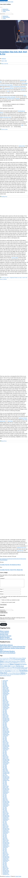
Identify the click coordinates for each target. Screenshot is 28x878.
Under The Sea (20, 550)
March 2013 (5, 853)
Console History (4, 632)
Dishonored (22, 661)
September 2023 (6, 720)
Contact (4, 11)
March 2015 (5, 824)
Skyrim (10, 673)
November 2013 (6, 843)
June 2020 (5, 766)
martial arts (21, 418)
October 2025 (5, 692)
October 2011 (5, 873)
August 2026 (5, 680)
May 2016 (5, 809)
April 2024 (5, 713)
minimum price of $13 (21, 547)
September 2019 (6, 773)
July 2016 (5, 807)
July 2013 (5, 848)
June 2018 (5, 782)
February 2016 (6, 813)
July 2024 (5, 709)
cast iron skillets (14, 257)
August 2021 (5, 749)
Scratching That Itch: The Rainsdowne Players (10, 564)
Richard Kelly (12, 558)
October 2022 (5, 733)
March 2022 (5, 741)
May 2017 (5, 796)
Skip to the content (4, 0)
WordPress (7, 876)
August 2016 (5, 806)
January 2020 (5, 770)
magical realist (22, 145)
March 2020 (5, 769)
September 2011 (6, 874)
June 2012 (5, 863)
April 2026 (5, 685)
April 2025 (5, 699)
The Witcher (22, 674)
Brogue (7, 659)
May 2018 (5, 783)
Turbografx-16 (8, 675)
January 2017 (5, 800)
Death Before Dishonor (6, 645)
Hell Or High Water (6, 664)
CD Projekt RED (16, 659)
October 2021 (5, 747)
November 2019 (6, 772)
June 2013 (5, 849)
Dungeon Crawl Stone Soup (6, 662)
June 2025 (5, 697)
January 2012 (5, 869)
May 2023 (5, 725)
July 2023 (5, 722)
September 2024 (6, 707)
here (8, 91)
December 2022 (6, 731)
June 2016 (5, 808)
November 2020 (6, 760)
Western (25, 418)
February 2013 (6, 854)
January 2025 (5, 702)
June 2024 (5, 711)
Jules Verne (10, 421)
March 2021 (5, 755)
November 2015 (6, 816)
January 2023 (5, 729)
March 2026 (5, 686)
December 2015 (6, 815)
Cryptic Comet (7, 661)
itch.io (23, 83)
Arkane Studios (12, 658)
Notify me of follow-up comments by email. (11, 600)
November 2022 (6, 732)
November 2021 (6, 746)
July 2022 (5, 736)
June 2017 (5, 795)
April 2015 (5, 823)
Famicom (15, 662)
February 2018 (6, 786)
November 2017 (6, 789)
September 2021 (6, 748)
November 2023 (6, 719)
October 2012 (5, 858)
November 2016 (6, 802)
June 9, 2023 (4, 60)
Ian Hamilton (2, 558)
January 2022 (5, 743)
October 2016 (5, 803)
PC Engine (26, 667)
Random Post (5, 9)
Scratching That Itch (5, 635)
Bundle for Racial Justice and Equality (8, 96)
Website (1, 594)
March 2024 (5, 714)
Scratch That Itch (6, 10)
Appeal (1, 658)
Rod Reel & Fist (18, 558)
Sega (8, 673)
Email (1, 591)
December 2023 (6, 718)
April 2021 (5, 754)
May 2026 (5, 684)
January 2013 (5, 855)
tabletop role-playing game (5, 117)
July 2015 (5, 821)
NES (13, 667)
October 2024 (5, 706)
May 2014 (5, 836)
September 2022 (6, 734)
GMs (22, 125)
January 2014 (5, 841)
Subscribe (3, 624)
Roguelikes (8, 670)
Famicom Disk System (22, 662)
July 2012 (5, 862)
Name (1, 589)
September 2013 (6, 846)
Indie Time (7, 666)
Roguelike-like (19, 668)
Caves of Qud (10, 659)
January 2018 (5, 787)
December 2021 (6, 745)
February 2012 (6, 868)
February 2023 (6, 728)
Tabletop (5, 560)
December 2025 (6, 690)
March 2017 (5, 799)
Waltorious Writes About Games (6, 1)
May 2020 (5, 767)
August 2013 (5, 847)
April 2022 (5, 740)
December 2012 (6, 856)
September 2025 (6, 693)
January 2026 (5, 688)
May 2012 (5, 864)
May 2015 (5, 822)
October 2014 (5, 830)
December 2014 (6, 828)
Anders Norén (18, 876)
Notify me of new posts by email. (8, 602)
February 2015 (6, 826)
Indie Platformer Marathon (7, 651)
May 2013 (5, 850)
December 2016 (6, 801)
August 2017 (5, 793)
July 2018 (5, 781)
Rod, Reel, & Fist (10, 98)
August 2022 (5, 735)
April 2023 (5, 726)
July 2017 (5, 794)
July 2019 (5, 774)
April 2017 (5, 797)
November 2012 (6, 857)
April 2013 (5, 851)
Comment (2, 578)
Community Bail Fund (9, 88)
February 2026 (6, 687)
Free (1, 664)
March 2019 (5, 775)
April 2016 (5, 810)
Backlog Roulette (5, 637)
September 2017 (6, 792)
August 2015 (5, 820)
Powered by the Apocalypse (5, 668)
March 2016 (5, 812)
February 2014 (6, 840)
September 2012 (6, 860)
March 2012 (5, 867)
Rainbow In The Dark (6, 639)
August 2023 (5, 721)
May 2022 (5, 739)
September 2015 (6, 819)
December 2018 (6, 776)
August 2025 (5, 694)
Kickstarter (2, 667)
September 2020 (6, 762)
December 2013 (6, 842)
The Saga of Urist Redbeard (7, 652)
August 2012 (5, 861)
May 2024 (5, 712)
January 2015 (5, 827)
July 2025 (5, 695)
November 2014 (6, 829)
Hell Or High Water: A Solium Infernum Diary (13, 646)
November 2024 (6, 705)
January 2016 (5, 814)
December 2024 (6, 704)
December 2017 (6, 788)
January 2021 (5, 758)
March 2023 (5, 727)
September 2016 (6, 804)
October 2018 (5, 779)
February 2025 (6, 701)
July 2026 (5, 681)
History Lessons (4, 631)
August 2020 (5, 763)
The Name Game (7, 674)
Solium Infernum (16, 673)
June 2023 (5, 724)
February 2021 (6, 756)
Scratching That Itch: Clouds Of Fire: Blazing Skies (11, 569)
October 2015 (5, 817)
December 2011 (6, 870)
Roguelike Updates (15, 670)
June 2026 (5, 682)
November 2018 (6, 777)
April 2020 (5, 768)
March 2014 (5, 838)
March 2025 (5, 700)
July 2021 (5, 751)
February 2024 (6, 715)
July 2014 (5, 834)
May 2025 (5, 698)
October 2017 (5, 790)
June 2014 (5, 835)
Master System (9, 667)
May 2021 (5, 753)
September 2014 (6, 831)
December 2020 (6, 759)
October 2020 (5, 761)
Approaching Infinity (5, 658)
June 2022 (5, 738)
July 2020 (5, 765)
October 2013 (5, 844)
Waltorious (3, 58)
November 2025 (6, 691)
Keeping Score (4, 634)
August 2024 (5, 708)
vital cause (23, 89)
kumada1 (18, 98)
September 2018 (6, 780)
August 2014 (5, 833)
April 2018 (5, 785)
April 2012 (5, 865)
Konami (6, 667)
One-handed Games (19, 667)
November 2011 (6, 871)
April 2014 (5, 837)
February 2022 (6, 742)
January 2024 (5, 716)
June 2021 (5, 752)
